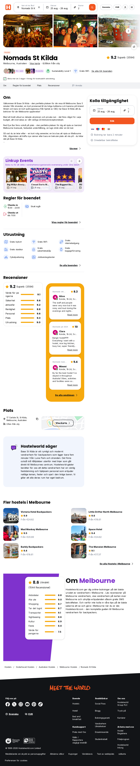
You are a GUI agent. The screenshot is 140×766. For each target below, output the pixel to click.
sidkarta (122, 754)
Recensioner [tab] (54, 85)
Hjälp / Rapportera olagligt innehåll (79, 740)
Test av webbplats (105, 754)
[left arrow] (71, 161)
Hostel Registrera (122, 732)
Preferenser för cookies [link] (16, 760)
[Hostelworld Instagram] (21, 704)
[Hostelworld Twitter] (14, 704)
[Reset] (39, 7)
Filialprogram (123, 739)
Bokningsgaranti (102, 718)
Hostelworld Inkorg (122, 746)
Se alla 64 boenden (101, 71)
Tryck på (121, 711)
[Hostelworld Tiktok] (40, 704)
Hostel (7, 52)
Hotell (75, 711)
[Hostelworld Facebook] (7, 704)
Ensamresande (101, 732)
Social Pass (100, 703)
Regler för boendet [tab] (22, 85)
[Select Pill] (125, 7)
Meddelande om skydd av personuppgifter (25, 754)
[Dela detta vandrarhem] (134, 46)
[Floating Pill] (128, 31)
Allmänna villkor (57, 754)
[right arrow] (79, 161)
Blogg (97, 711)
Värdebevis (87, 754)
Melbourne (9, 63)
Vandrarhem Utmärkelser (100, 724)
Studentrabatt (101, 739)
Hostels (75, 703)
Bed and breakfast (76, 717)
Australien (21, 63)
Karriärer (121, 718)
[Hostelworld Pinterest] (34, 704)
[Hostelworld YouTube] (27, 704)
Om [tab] (4, 85)
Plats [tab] (39, 85)
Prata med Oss (79, 732)
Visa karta (35, 63)
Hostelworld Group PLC (122, 703)
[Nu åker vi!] (92, 7)
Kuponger (73, 754)
